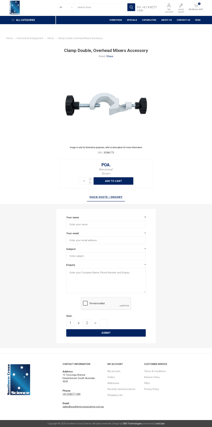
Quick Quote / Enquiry (106, 197)
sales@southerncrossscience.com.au (83, 406)
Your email (72, 233)
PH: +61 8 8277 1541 (147, 8)
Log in (107, 173)
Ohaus (109, 56)
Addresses (113, 383)
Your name (72, 217)
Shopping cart (115, 395)
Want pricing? (106, 169)
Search (131, 7)
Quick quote (181, 10)
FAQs (197, 20)
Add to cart (113, 181)
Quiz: (69, 315)
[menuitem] (124, 371)
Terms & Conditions (155, 371)
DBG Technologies (132, 423)
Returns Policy (152, 377)
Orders (111, 377)
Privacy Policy (151, 389)
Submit (106, 333)
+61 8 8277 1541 (72, 394)
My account (169, 10)
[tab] (106, 197)
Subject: (71, 249)
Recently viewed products (121, 389)
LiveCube (160, 423)
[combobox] (100, 7)
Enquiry (70, 264)
